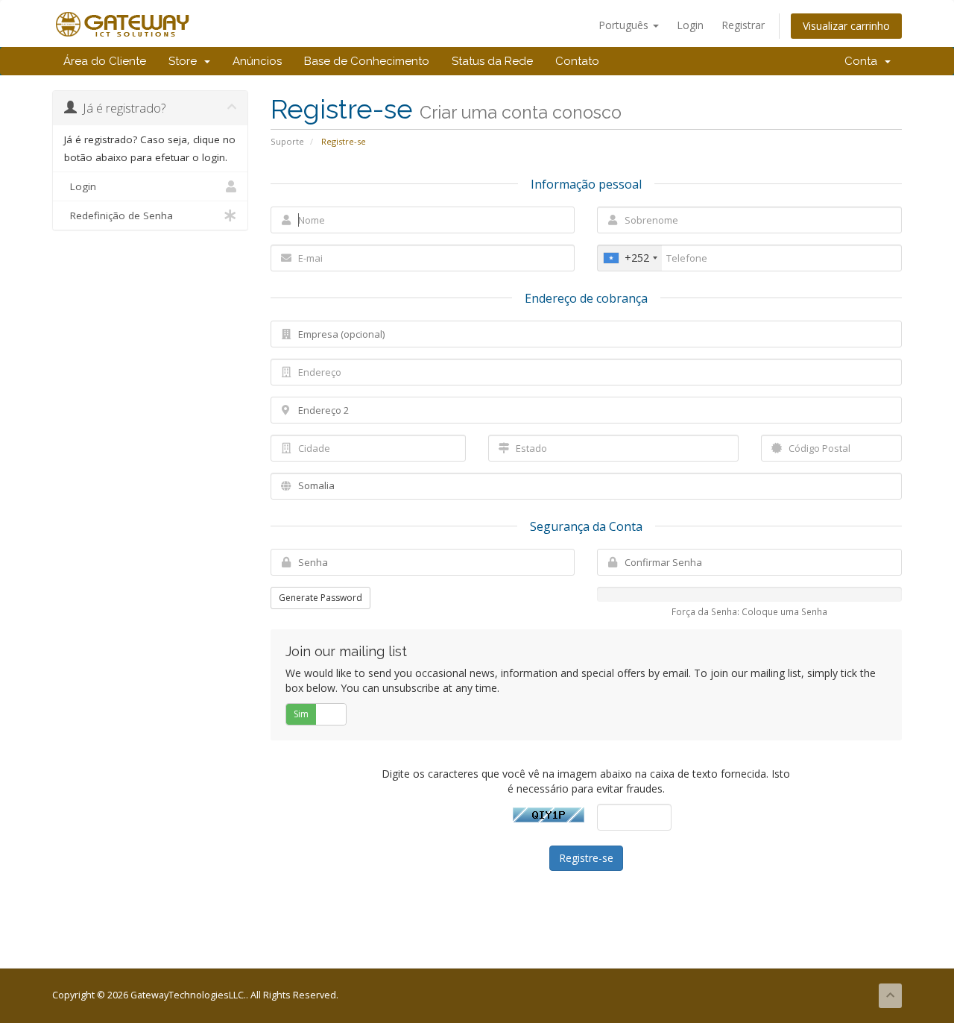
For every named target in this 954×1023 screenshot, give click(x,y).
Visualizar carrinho (846, 26)
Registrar (743, 25)
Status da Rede (492, 61)
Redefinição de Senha (118, 215)
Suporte (287, 141)
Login (690, 25)
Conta (863, 61)
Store (185, 61)
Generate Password (320, 597)
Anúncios (257, 61)
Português (624, 25)
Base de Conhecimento (366, 61)
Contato (577, 61)
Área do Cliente (104, 61)
